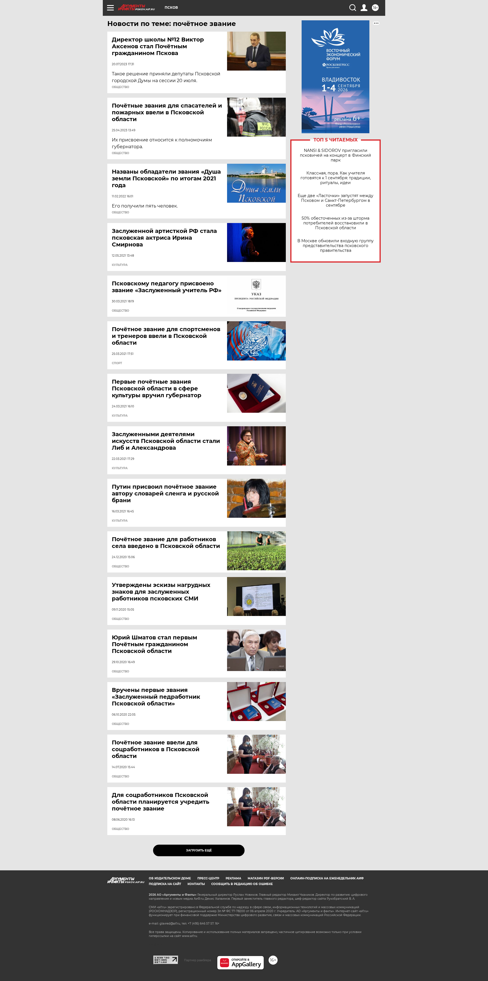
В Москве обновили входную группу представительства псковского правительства (335, 246)
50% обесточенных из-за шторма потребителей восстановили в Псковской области (335, 223)
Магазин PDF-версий (266, 878)
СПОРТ (117, 363)
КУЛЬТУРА (120, 265)
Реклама (233, 878)
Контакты (196, 884)
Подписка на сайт (165, 884)
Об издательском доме (170, 878)
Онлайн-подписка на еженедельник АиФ (327, 878)
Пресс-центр (208, 878)
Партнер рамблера (197, 960)
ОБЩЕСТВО (120, 87)
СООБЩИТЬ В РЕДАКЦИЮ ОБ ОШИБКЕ (242, 884)
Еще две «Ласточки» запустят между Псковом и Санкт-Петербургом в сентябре (335, 200)
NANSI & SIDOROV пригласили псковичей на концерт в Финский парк (335, 155)
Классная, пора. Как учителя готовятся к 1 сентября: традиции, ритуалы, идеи (335, 178)
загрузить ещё (199, 850)
